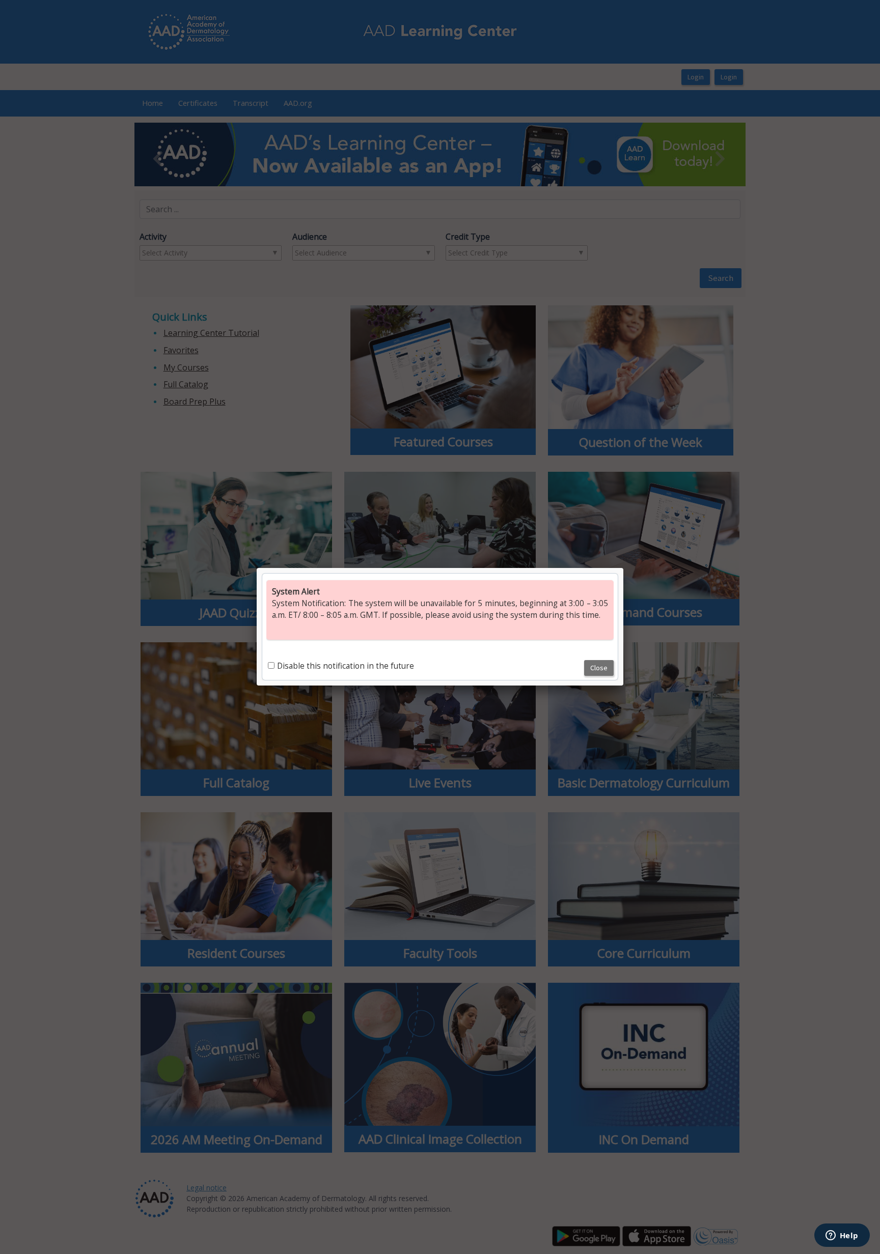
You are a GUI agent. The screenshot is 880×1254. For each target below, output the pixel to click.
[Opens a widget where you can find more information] (842, 1236)
